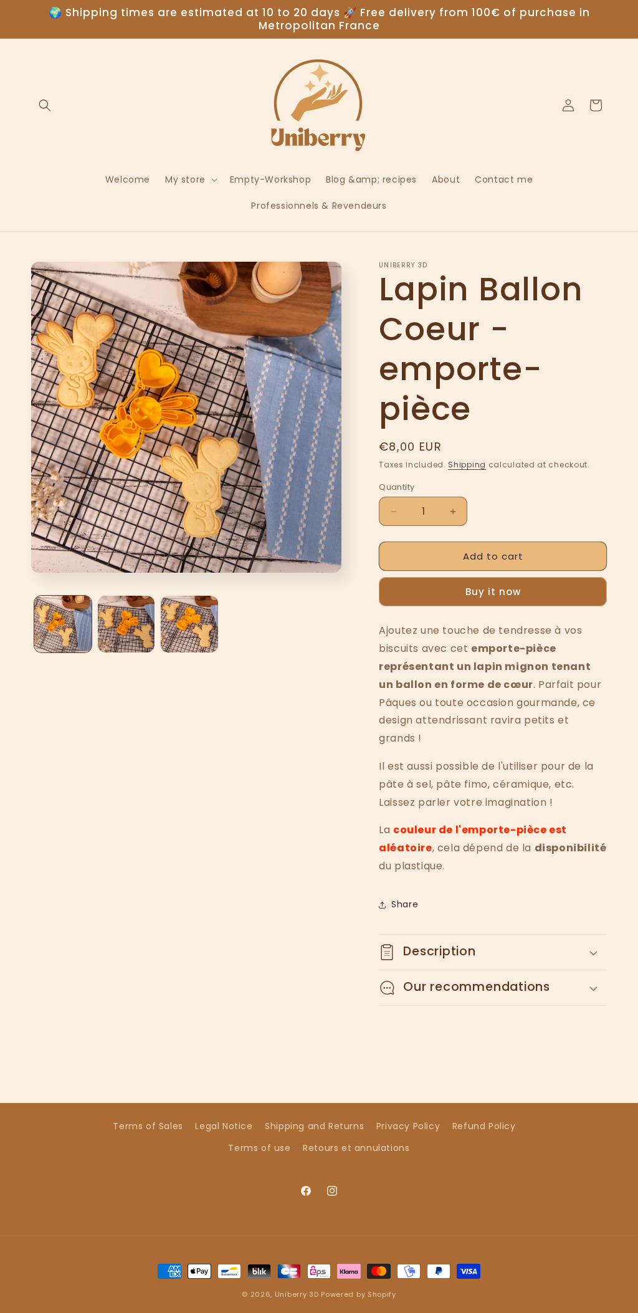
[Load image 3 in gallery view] (189, 624)
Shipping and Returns (314, 1126)
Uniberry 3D (297, 1294)
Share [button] (404, 904)
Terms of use (259, 1148)
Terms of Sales (148, 1126)
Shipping (467, 464)
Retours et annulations (356, 1148)
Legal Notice (223, 1126)
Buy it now (493, 591)
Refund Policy (484, 1126)
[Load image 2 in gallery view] (126, 624)
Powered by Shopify (358, 1294)
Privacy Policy (408, 1126)
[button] (45, 105)
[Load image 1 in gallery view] (63, 624)
